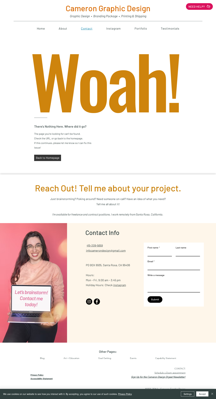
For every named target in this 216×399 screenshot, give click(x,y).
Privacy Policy (125, 394)
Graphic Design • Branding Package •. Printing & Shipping (108, 16)
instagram (119, 285)
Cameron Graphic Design (108, 8)
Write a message (156, 275)
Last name (181, 247)
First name (154, 247)
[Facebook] (97, 301)
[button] (158, 376)
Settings (188, 394)
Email (151, 261)
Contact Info (102, 232)
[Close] (212, 393)
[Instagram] (89, 301)
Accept (202, 394)
